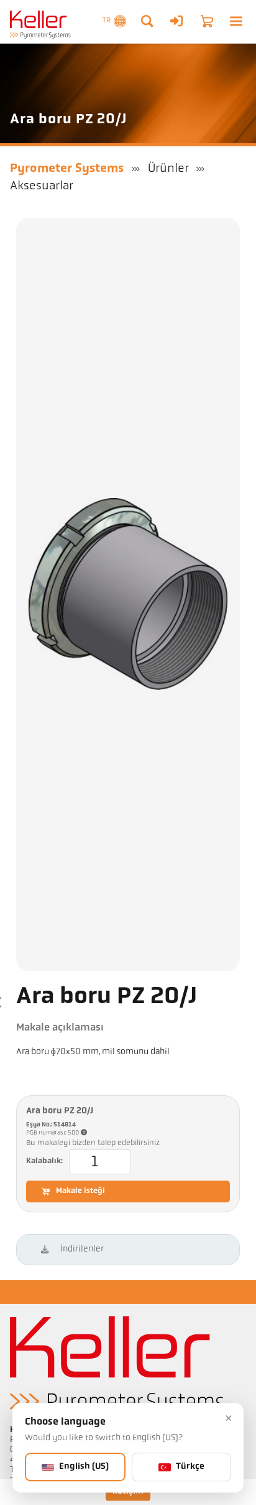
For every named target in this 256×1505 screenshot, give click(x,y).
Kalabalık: (44, 1161)
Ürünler (168, 169)
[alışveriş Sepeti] (206, 21)
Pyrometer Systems (67, 169)
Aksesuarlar (41, 186)
